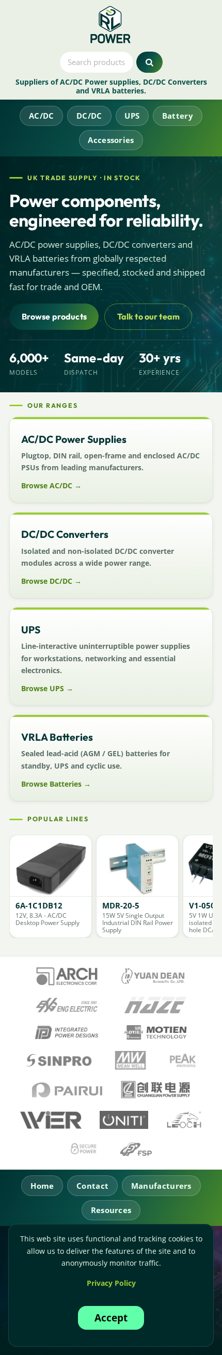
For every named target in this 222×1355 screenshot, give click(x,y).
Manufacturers (161, 1186)
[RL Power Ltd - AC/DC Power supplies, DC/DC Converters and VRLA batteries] (111, 25)
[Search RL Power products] (149, 62)
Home (42, 1186)
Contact (92, 1186)
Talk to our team (148, 316)
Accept (111, 1317)
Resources (111, 1210)
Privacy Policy (111, 1283)
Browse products (54, 316)
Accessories (111, 140)
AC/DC (41, 115)
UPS (131, 115)
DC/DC (89, 115)
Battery (177, 115)
